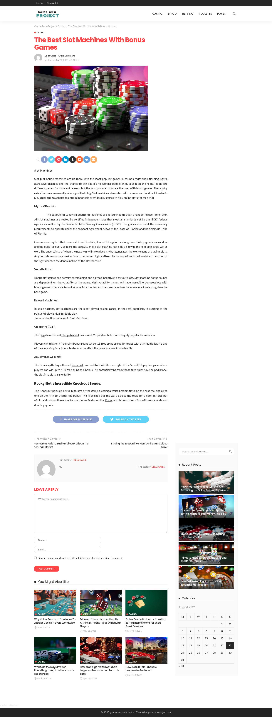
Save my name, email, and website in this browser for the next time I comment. (80, 558)
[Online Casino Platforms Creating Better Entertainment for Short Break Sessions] (146, 603)
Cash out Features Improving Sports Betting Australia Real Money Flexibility (203, 512)
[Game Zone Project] (47, 13)
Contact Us (53, 3)
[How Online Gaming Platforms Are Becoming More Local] (206, 577)
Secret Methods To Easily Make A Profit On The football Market (61, 445)
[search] (234, 13)
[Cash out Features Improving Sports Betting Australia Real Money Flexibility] (206, 506)
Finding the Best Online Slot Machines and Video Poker (139, 445)
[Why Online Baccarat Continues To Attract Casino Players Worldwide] (55, 603)
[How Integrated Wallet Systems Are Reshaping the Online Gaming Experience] (206, 482)
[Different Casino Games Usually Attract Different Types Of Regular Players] (101, 603)
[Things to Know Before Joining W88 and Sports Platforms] (206, 553)
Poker (221, 14)
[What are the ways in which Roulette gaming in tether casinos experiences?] (55, 650)
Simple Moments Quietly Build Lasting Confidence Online (202, 535)
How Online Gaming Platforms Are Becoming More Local (200, 583)
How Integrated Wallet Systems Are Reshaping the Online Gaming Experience (204, 488)
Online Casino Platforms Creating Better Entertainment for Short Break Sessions (145, 623)
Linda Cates (50, 55)
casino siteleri (9, 705)
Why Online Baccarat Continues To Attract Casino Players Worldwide (54, 621)
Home (39, 3)
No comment (68, 55)
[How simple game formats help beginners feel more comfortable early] (101, 650)
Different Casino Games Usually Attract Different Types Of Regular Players (100, 623)
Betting (187, 14)
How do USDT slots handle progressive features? (141, 668)
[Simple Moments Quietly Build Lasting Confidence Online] (206, 529)
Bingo (172, 14)
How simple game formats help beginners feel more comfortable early (99, 670)
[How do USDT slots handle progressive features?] (146, 650)
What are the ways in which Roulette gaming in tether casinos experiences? (54, 670)
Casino (157, 14)
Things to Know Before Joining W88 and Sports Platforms (203, 559)
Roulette (205, 14)
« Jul (181, 666)
